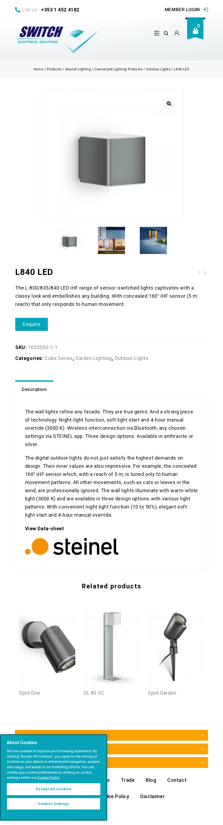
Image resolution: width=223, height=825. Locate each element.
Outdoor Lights (158, 69)
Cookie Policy (113, 796)
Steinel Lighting (78, 69)
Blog (151, 780)
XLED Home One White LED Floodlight (205, 272)
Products (54, 69)
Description (34, 389)
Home (38, 69)
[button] (169, 103)
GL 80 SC (199, 272)
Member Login (182, 9)
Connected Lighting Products (118, 69)
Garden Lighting (94, 358)
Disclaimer (152, 796)
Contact (177, 780)
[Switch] (58, 40)
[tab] (34, 389)
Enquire (31, 324)
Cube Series (59, 358)
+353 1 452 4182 (60, 9)
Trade (128, 780)
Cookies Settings (53, 804)
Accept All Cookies (53, 789)
